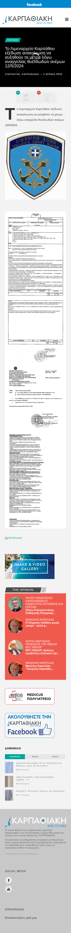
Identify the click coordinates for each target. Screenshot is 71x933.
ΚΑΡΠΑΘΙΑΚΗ (30, 74)
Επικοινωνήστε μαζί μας (21, 917)
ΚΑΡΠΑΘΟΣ (12, 40)
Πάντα (55, 757)
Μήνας (35, 757)
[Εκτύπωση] (6, 537)
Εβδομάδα (15, 757)
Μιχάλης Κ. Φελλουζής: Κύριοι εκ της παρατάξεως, (40, 791)
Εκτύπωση (15, 537)
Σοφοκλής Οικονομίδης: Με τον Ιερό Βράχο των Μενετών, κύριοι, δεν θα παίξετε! (39, 764)
